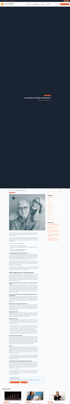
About (42, 4)
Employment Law (50, 207)
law (18, 287)
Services (28, 4)
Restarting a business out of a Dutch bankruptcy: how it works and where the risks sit (54, 235)
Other (49, 217)
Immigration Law (50, 213)
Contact (48, 4)
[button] (58, 4)
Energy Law (50, 209)
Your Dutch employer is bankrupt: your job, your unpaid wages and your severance (53, 231)
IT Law (49, 215)
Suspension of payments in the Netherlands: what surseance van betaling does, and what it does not (53, 239)
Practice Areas (36, 4)
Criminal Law (50, 205)
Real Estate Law (50, 219)
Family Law (49, 211)
